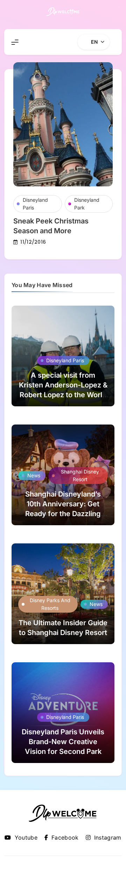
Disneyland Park (86, 204)
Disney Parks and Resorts (50, 604)
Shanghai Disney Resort (80, 475)
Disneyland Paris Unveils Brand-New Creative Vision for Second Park (63, 742)
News (33, 475)
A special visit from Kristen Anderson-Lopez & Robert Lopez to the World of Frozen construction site (63, 395)
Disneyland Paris (35, 204)
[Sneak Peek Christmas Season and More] (63, 124)
